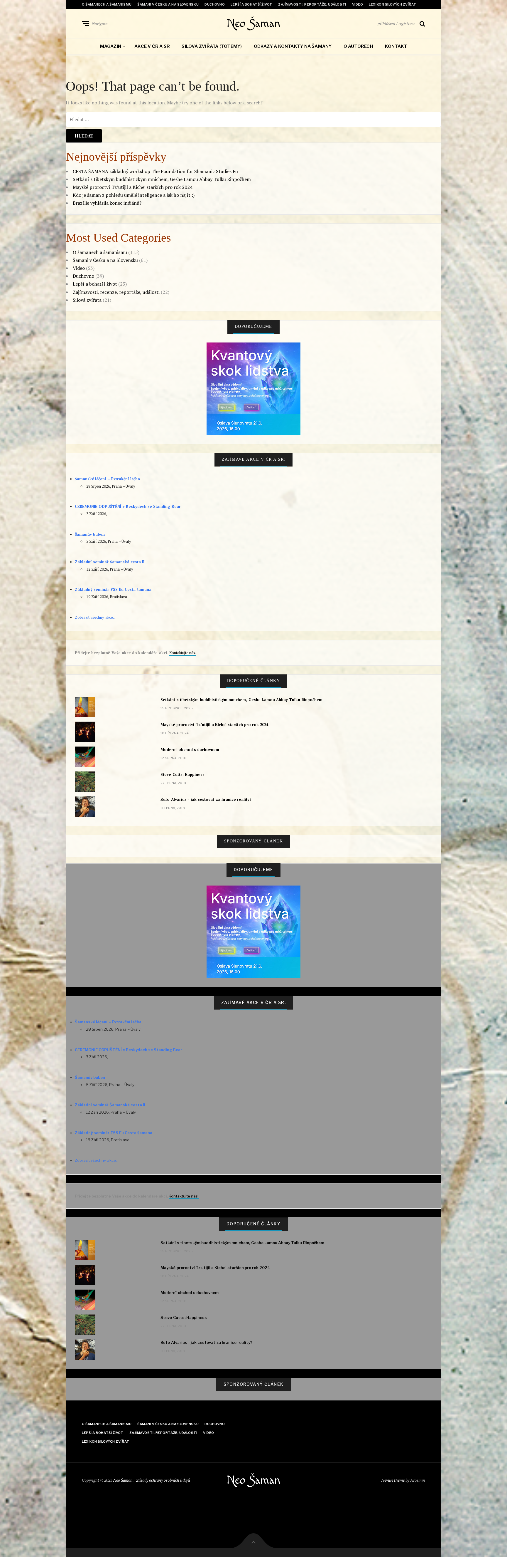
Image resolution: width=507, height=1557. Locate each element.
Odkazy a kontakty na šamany (293, 46)
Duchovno (215, 4)
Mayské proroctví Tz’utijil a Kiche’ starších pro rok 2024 (132, 187)
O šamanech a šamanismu (106, 4)
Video (357, 4)
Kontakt (396, 46)
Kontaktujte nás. (182, 652)
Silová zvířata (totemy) (212, 46)
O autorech (358, 46)
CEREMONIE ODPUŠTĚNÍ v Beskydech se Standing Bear (128, 506)
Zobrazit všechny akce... (95, 617)
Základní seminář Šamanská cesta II (109, 561)
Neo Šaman (253, 23)
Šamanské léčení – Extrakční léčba (107, 478)
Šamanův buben (90, 534)
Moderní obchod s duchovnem (189, 749)
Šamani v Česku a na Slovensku (168, 4)
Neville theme (393, 1480)
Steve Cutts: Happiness (182, 774)
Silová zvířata (87, 300)
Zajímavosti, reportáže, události (312, 4)
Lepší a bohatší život (251, 4)
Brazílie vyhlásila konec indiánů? (107, 203)
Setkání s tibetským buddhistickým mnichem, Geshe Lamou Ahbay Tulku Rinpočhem (162, 179)
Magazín (110, 46)
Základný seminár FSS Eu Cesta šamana (113, 589)
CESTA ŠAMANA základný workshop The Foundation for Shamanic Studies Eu (155, 171)
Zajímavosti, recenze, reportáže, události (116, 292)
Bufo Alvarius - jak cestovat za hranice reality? (205, 799)
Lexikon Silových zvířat (392, 4)
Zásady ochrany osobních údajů (163, 1480)
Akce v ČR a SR (152, 46)
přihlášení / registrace (396, 23)
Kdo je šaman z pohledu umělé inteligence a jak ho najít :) (134, 195)
